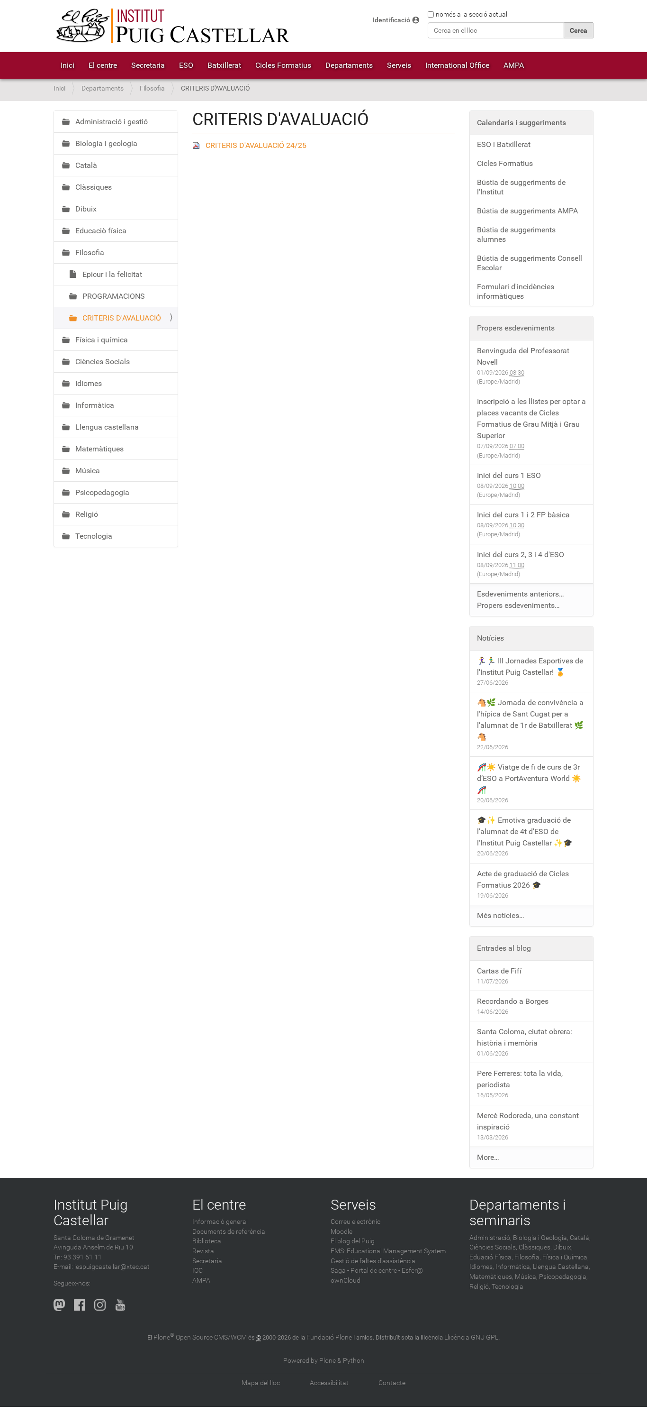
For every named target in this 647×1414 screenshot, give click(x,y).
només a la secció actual (471, 14)
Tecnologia (92, 536)
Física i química (100, 339)
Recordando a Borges (512, 1001)
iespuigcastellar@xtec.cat (112, 1267)
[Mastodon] (59, 1304)
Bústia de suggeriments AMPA (527, 210)
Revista (203, 1251)
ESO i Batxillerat (503, 144)
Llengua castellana (106, 427)
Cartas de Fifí (499, 970)
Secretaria (148, 65)
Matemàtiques (98, 448)
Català (85, 165)
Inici (67, 65)
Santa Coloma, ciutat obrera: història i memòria (524, 1037)
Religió (85, 514)
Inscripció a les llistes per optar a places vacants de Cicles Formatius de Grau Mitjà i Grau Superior (531, 418)
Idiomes (87, 383)
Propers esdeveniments (516, 327)
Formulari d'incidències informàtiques (515, 291)
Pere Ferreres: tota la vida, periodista (520, 1079)
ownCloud (345, 1280)
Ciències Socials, (493, 1247)
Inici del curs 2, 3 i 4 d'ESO (520, 554)
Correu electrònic (355, 1222)
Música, (526, 1277)
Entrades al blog (504, 948)
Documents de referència (228, 1232)
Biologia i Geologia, (540, 1238)
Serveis (399, 65)
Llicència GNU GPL (471, 1337)
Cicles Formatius (283, 65)
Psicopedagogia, (563, 1277)
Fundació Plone (329, 1337)
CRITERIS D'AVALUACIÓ (121, 317)
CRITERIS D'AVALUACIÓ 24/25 (256, 145)
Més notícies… (500, 915)
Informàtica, (513, 1267)
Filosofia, (527, 1257)
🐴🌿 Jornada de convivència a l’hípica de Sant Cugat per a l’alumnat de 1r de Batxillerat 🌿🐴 (530, 719)
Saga (338, 1271)
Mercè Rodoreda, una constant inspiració (528, 1121)
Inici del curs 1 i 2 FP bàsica (523, 514)
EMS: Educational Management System (388, 1251)
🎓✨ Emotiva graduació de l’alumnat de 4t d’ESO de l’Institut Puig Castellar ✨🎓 (525, 831)
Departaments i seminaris (517, 1212)
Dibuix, (563, 1247)
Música (86, 470)
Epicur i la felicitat (111, 274)
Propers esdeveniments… (518, 605)
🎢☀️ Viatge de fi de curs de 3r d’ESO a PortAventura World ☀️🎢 (529, 778)
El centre (103, 65)
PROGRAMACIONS (113, 296)
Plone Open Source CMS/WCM (200, 1337)
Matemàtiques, (491, 1277)
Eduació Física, (491, 1257)
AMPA (513, 65)
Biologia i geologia (105, 143)
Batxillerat (224, 65)
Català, (580, 1238)
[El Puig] (172, 26)
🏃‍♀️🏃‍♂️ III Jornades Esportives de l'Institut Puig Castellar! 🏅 (530, 666)
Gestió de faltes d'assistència (373, 1261)
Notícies (490, 638)
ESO (186, 65)
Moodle (341, 1232)
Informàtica (93, 405)
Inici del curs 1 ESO (509, 475)
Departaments (349, 65)
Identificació (391, 20)
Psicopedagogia (101, 492)
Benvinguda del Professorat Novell (523, 356)
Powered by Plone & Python (323, 1361)
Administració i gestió (110, 121)
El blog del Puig (353, 1241)
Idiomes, (481, 1267)
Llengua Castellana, (561, 1267)
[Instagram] (100, 1304)
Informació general (220, 1222)
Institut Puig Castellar (91, 1212)
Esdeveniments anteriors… (520, 593)
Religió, (479, 1287)
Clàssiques (92, 187)
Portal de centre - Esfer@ (386, 1271)
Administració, (490, 1238)
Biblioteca (206, 1241)
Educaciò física (99, 230)
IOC (197, 1271)
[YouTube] (120, 1304)
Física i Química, (565, 1257)
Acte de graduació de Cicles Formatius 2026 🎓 (523, 879)
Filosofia (152, 88)
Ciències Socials (101, 361)
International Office (457, 65)
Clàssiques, (535, 1247)
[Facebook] (79, 1304)
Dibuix (85, 208)
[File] (199, 145)
